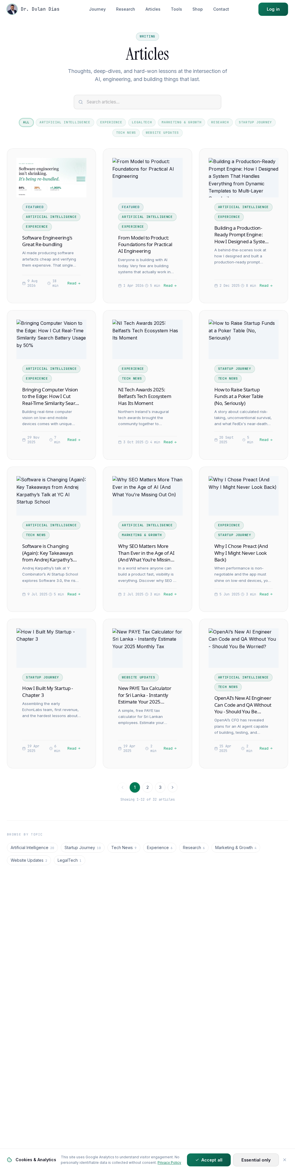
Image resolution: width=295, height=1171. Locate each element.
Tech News (126, 133)
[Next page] (172, 787)
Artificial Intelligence (64, 122)
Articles (152, 9)
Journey (97, 9)
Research (125, 9)
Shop (197, 9)
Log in (273, 9)
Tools (176, 9)
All (26, 122)
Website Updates (162, 133)
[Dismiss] (284, 1159)
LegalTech (142, 122)
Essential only (256, 1159)
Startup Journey (255, 122)
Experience (111, 122)
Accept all (211, 1159)
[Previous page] (122, 787)
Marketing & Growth (181, 122)
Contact (221, 9)
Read (71, 283)
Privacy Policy (169, 1162)
